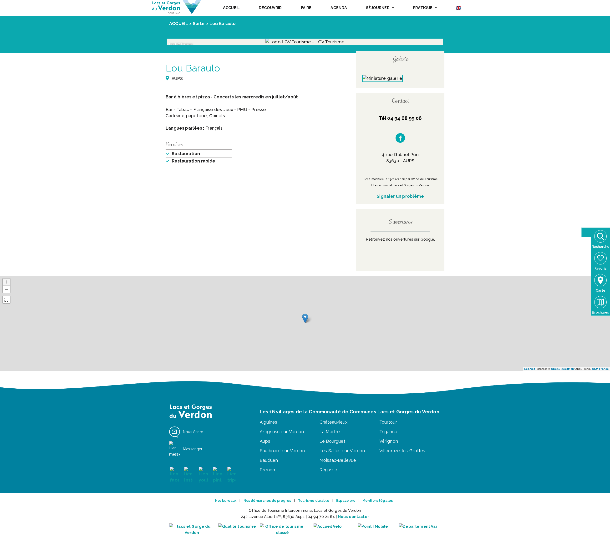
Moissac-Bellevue (338, 460)
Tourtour (388, 422)
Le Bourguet (332, 441)
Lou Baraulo (222, 23)
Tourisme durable (313, 500)
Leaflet (529, 368)
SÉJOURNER (377, 7)
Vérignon (388, 441)
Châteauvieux (333, 422)
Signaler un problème (400, 196)
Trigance (388, 431)
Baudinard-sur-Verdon (282, 450)
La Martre (330, 431)
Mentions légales (377, 500)
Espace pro (345, 500)
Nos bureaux (226, 500)
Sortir (199, 23)
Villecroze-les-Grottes (402, 450)
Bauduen (269, 460)
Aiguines (268, 422)
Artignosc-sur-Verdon (282, 431)
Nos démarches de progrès (267, 500)
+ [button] (6, 282)
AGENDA (338, 7)
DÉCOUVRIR (270, 7)
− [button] (6, 289)
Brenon (267, 469)
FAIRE (306, 7)
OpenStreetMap (562, 368)
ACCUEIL (231, 7)
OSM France (600, 368)
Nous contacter (353, 516)
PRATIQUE (422, 7)
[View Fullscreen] (6, 299)
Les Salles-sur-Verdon (342, 450)
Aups (265, 441)
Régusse (328, 469)
